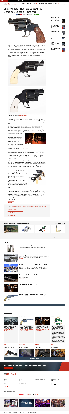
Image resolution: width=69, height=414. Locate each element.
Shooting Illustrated (23, 115)
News (23, 3)
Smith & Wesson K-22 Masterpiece (26, 330)
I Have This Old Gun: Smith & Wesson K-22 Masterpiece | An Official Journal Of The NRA (26, 327)
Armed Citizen (51, 3)
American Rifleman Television (9, 316)
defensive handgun (32, 206)
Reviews (34, 3)
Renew (12, 0)
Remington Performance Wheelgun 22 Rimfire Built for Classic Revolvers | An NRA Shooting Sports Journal (57, 235)
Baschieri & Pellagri (7, 329)
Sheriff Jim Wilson (13, 206)
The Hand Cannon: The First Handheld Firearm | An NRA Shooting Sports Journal (26, 332)
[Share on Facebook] (17, 14)
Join (10, 0)
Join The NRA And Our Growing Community (26, 408)
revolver (36, 206)
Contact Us (5, 379)
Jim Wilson (18, 206)
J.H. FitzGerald (22, 206)
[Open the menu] (58, 3)
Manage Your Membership (55, 381)
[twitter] (19, 14)
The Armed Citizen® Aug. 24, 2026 (28, 284)
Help (4, 381)
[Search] (64, 3)
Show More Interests (39, 358)
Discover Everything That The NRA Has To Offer (41, 408)
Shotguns (5, 330)
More (11, 242)
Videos (20, 380)
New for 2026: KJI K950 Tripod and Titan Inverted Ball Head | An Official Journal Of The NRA (58, 333)
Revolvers (10, 14)
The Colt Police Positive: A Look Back (15, 211)
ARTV (4, 344)
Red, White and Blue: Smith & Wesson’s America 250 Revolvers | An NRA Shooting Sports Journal (26, 235)
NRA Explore (37, 380)
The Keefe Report (54, 347)
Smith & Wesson (28, 329)
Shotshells (12, 329)
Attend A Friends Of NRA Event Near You (57, 408)
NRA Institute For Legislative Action (40, 379)
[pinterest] (21, 14)
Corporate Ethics (15, 412)
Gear (22, 258)
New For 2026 (29, 3)
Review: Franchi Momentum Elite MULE (29, 275)
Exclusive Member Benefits (55, 379)
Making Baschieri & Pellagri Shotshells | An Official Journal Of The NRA (10, 327)
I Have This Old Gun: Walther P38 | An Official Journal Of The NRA (10, 339)
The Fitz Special (11, 201)
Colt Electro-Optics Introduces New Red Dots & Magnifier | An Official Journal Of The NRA (10, 235)
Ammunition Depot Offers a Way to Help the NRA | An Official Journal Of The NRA (58, 341)
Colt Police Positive (43, 206)
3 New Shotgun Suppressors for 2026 (29, 255)
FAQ (4, 380)
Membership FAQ (53, 380)
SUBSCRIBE (8, 367)
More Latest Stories (38, 304)
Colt (38, 206)
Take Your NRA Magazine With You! (10, 408)
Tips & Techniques (24, 250)
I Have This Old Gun (23, 316)
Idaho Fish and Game (60, 330)
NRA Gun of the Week (43, 3)
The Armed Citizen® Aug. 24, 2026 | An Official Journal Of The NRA (42, 327)
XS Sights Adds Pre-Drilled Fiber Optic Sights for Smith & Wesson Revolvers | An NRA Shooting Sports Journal (42, 235)
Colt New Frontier (11, 212)
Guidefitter (55, 330)
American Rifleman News (56, 316)
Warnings (20, 412)
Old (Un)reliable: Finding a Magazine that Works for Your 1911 (33, 245)
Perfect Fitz (10, 202)
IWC (52, 330)
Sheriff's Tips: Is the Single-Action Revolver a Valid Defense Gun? (21, 214)
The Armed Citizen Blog (43, 329)
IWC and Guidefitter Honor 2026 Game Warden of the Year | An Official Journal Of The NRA (57, 328)
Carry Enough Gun (11, 215)
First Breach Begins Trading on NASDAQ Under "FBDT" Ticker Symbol (33, 265)
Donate (15, 0)
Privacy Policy (5, 412)
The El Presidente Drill (12, 209)
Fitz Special (26, 206)
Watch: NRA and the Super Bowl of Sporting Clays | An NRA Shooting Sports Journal (10, 332)
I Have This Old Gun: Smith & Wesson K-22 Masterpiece (33, 294)
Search (5, 383)
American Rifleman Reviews (9, 347)
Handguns (7, 14)
